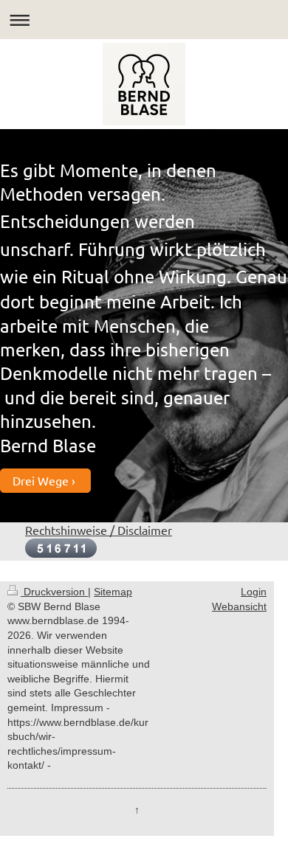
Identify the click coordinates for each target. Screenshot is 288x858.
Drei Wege (41, 480)
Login (254, 592)
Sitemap (113, 592)
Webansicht (239, 606)
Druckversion (54, 592)
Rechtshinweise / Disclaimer (98, 529)
